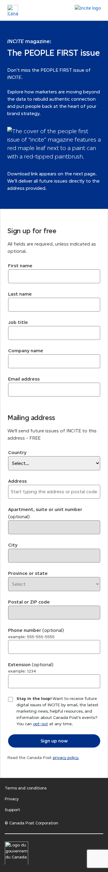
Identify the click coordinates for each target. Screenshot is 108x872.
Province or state (28, 573)
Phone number (36, 633)
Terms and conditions (25, 788)
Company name (25, 350)
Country (17, 452)
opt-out (40, 723)
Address (17, 481)
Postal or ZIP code (29, 602)
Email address (24, 379)
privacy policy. (66, 757)
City (12, 545)
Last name (20, 294)
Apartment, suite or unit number (45, 513)
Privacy (12, 798)
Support (12, 809)
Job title (18, 322)
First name (20, 265)
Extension (30, 668)
